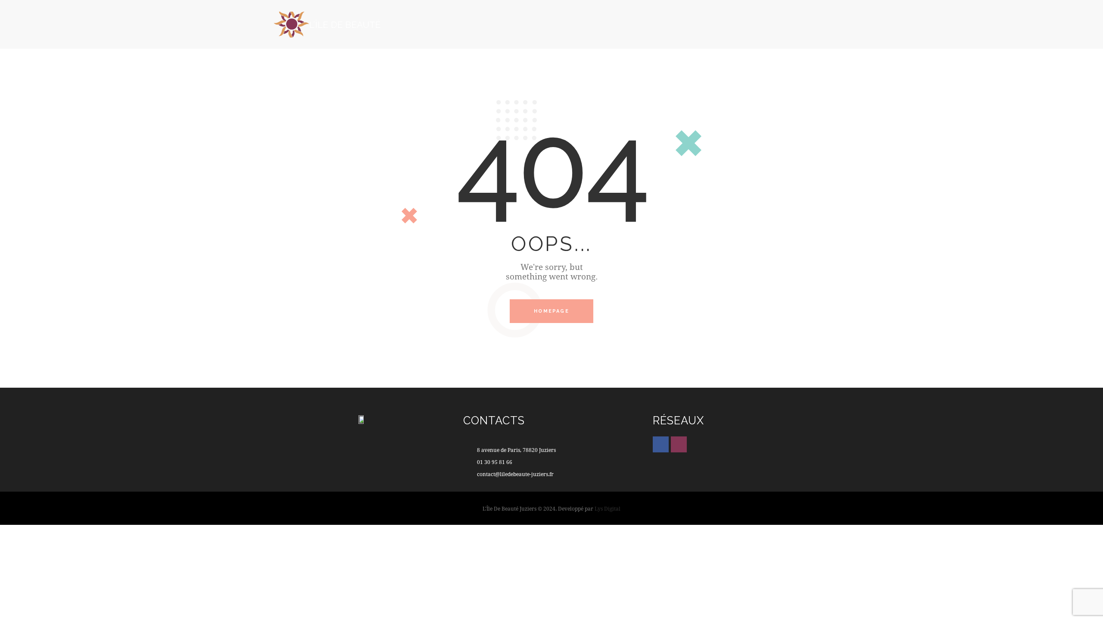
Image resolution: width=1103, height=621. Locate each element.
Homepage (551, 311)
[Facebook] (661, 444)
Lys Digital (607, 508)
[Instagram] (679, 444)
